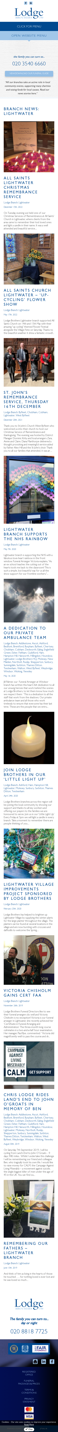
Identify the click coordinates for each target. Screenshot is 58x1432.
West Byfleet (23, 415)
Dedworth (30, 650)
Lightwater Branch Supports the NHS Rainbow (26, 534)
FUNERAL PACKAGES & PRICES (29, 1382)
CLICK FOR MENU (29, 26)
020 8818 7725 (29, 1332)
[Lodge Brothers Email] (35, 1361)
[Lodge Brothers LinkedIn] (43, 1361)
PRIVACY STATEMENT (29, 1400)
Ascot (35, 643)
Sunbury (48, 662)
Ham (41, 653)
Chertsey (48, 646)
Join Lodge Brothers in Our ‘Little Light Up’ (25, 775)
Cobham (43, 412)
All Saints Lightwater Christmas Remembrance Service (21, 188)
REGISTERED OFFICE (29, 1373)
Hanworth (24, 656)
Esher (14, 653)
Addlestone (25, 643)
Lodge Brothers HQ (26, 659)
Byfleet (22, 412)
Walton (21, 668)
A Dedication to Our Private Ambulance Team (25, 633)
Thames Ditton (34, 665)
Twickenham (10, 668)
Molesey (42, 659)
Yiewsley (27, 671)
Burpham (29, 646)
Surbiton (21, 665)
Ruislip (26, 662)
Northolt (17, 662)
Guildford (33, 653)
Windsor (8, 671)
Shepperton (37, 662)
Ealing (40, 650)
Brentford (18, 646)
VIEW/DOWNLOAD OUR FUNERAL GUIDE (29, 74)
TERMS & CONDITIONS (29, 1391)
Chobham (32, 412)
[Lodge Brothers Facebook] (52, 1361)
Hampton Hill (10, 656)
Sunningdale (9, 665)
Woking (18, 671)
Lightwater (24, 203)
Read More (29, 1425)
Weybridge (47, 668)
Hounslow (47, 656)
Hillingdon (35, 656)
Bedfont (8, 646)
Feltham (23, 653)
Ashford (43, 643)
